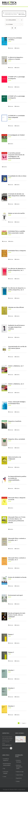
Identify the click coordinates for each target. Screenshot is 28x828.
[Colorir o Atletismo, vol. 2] (4, 387)
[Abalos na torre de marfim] (4, 216)
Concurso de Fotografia (5, 772)
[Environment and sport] (4, 598)
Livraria (4, 776)
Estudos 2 (11, 688)
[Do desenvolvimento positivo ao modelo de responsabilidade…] (4, 480)
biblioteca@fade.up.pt (6, 745)
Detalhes (17, 48)
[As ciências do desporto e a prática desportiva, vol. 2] (4, 291)
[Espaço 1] (4, 638)
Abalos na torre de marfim (16, 213)
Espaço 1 (11, 634)
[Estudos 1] (4, 673)
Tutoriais (17, 781)
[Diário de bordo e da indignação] (4, 460)
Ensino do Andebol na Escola (17, 577)
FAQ (4, 768)
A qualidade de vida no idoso (17, 176)
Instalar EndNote (19, 775)
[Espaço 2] (4, 655)
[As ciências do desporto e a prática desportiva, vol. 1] (4, 272)
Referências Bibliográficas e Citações (19, 767)
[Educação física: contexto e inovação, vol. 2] (4, 561)
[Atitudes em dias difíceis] (4, 311)
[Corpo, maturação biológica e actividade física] (4, 405)
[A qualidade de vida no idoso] (4, 178)
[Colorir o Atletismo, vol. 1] (4, 369)
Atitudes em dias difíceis (16, 307)
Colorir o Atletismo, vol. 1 (16, 366)
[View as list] (15, 28)
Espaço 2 (11, 652)
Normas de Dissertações (18, 761)
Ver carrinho (22, 14)
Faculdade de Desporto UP (6, 759)
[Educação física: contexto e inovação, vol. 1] (4, 542)
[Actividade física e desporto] (4, 253)
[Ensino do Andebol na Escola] (4, 580)
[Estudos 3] (4, 709)
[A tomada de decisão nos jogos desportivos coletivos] (4, 197)
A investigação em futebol (16, 135)
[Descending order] (21, 19)
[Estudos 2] (4, 691)
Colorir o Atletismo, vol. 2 (16, 384)
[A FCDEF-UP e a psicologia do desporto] (4, 79)
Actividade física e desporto (17, 250)
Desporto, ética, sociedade (16, 439)
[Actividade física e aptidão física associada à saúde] (4, 232)
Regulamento (19, 778)
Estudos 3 (11, 706)
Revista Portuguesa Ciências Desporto (7, 764)
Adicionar (11, 48)
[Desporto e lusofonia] (4, 424)
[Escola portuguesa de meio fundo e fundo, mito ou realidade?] (4, 616)
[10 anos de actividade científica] (4, 41)
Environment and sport (15, 595)
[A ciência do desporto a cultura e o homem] (4, 60)
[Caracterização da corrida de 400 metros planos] (4, 349)
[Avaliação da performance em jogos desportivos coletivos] (4, 328)
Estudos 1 (11, 670)
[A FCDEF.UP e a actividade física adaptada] (4, 118)
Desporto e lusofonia (14, 421)
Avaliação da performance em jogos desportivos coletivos (16, 327)
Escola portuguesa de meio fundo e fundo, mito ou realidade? (16, 614)
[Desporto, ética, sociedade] (4, 442)
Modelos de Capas (19, 771)
